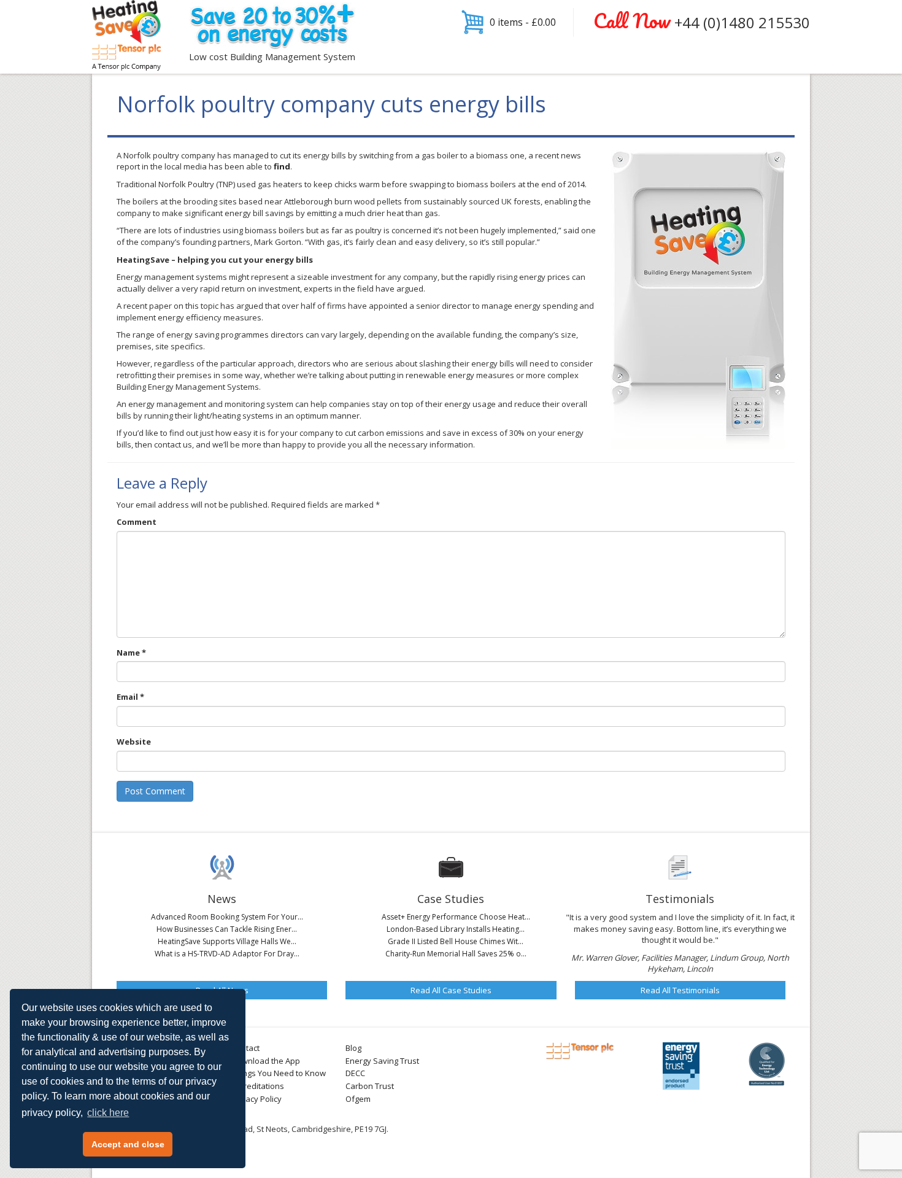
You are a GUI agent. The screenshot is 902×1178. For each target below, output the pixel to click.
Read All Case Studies (451, 990)
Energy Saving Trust (382, 1060)
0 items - (523, 22)
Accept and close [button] (127, 1144)
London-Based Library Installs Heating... (456, 929)
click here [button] (108, 1112)
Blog (353, 1047)
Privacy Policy (256, 1098)
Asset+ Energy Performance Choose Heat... (456, 917)
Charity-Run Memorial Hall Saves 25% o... (455, 953)
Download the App (265, 1060)
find (282, 166)
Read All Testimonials (680, 990)
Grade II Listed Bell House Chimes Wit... (455, 941)
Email (130, 696)
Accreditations (257, 1085)
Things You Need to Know (278, 1073)
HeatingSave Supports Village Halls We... (227, 941)
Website (134, 741)
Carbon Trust (369, 1085)
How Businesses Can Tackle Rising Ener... (226, 929)
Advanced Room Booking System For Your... (227, 917)
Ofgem (358, 1098)
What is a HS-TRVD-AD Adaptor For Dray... (227, 953)
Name (131, 652)
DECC (355, 1073)
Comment (136, 521)
